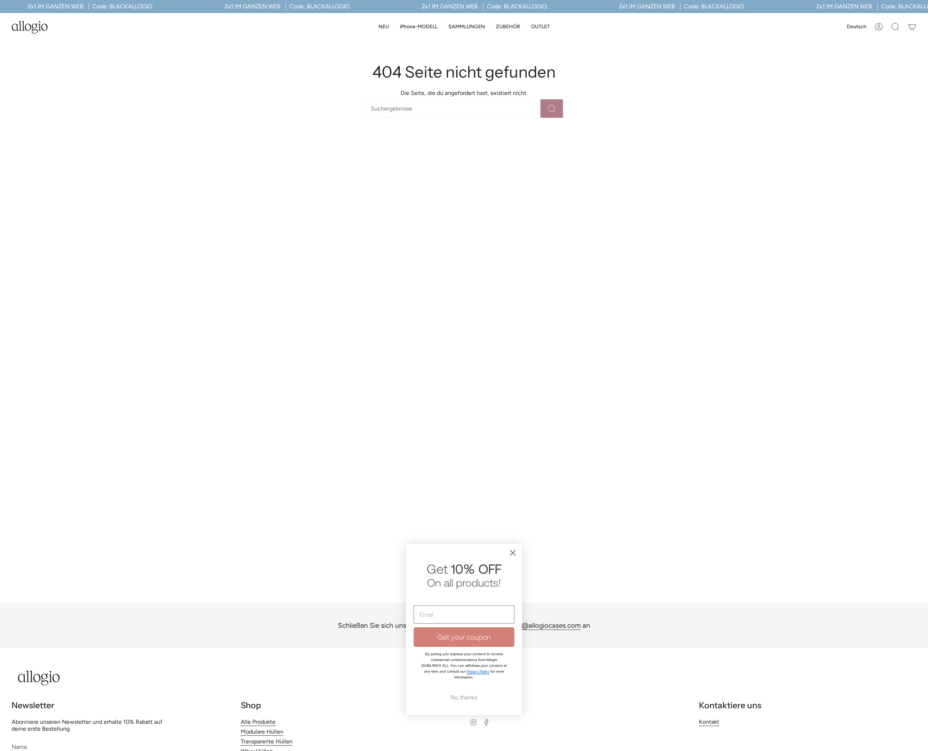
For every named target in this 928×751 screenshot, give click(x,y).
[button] (418, 27)
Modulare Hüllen (262, 731)
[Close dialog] (512, 545)
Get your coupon (464, 629)
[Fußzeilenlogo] (39, 678)
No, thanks (464, 689)
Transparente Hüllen (267, 741)
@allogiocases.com (551, 625)
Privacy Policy (478, 664)
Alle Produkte (258, 721)
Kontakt (709, 721)
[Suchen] (551, 108)
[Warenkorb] (912, 27)
